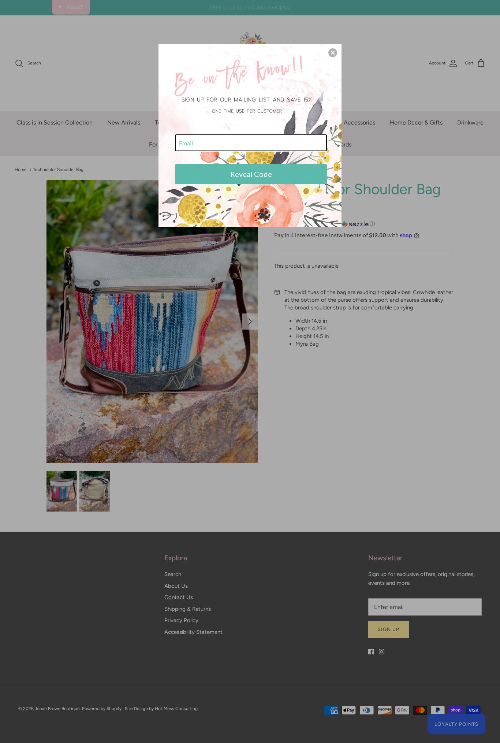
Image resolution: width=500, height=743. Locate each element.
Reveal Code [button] (251, 174)
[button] (332, 52)
